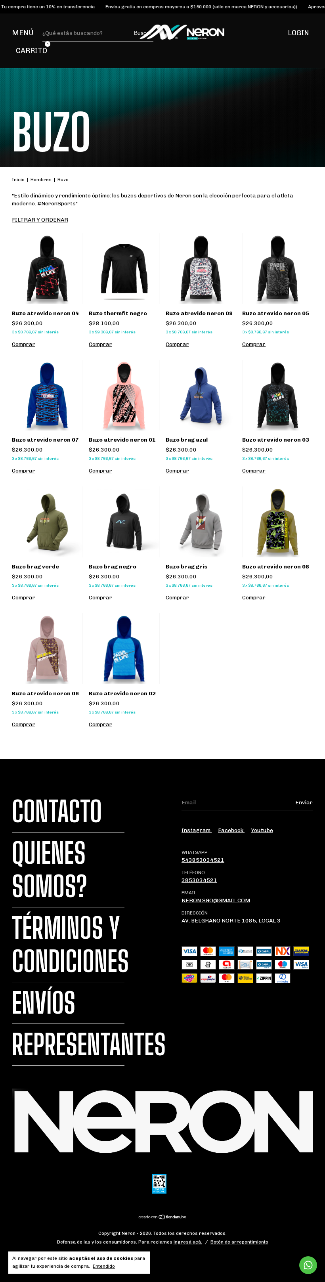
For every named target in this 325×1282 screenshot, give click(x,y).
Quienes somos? (49, 869)
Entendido (104, 1266)
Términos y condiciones (70, 944)
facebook (231, 830)
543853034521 (203, 860)
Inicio (18, 179)
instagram (197, 830)
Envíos (43, 1003)
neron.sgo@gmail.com (216, 900)
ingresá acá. (188, 1242)
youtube (262, 830)
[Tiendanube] (162, 1218)
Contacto (57, 811)
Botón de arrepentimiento (239, 1242)
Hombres (41, 179)
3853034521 (199, 880)
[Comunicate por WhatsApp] (308, 1265)
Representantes (89, 1044)
